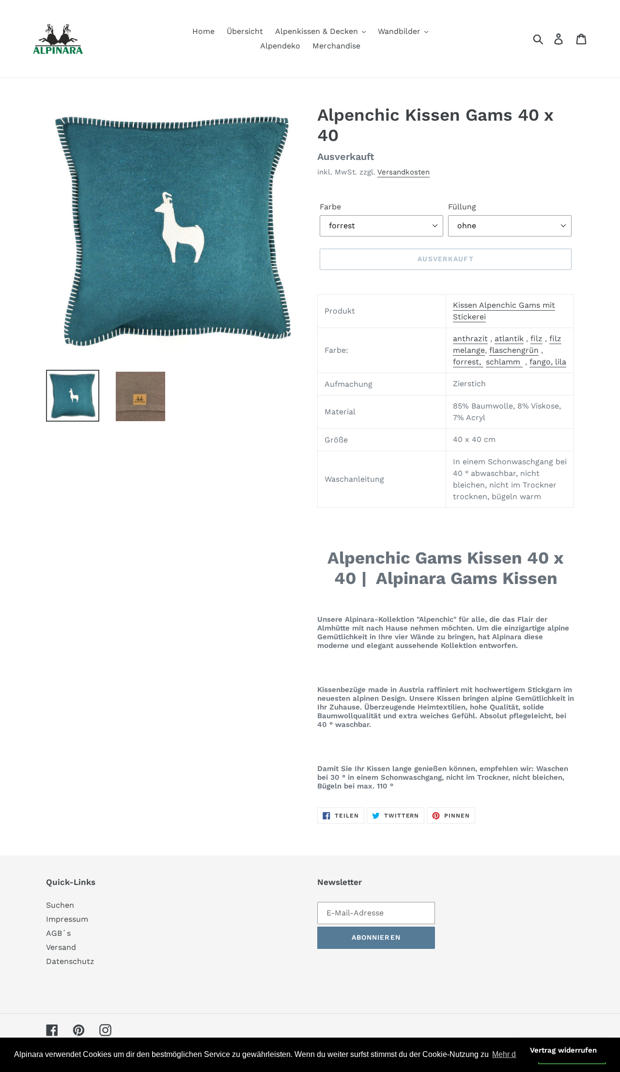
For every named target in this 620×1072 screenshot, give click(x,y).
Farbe (330, 206)
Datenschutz (70, 961)
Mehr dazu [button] (510, 1054)
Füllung (462, 206)
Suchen (60, 905)
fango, (542, 361)
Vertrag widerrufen (563, 1050)
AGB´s (58, 933)
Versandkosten (403, 172)
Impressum (67, 919)
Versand (61, 947)
